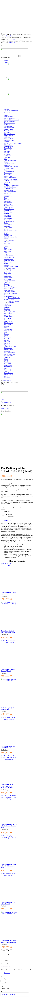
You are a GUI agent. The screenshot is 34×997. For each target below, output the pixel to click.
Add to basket (17, 507)
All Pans (6, 213)
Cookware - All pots (9, 291)
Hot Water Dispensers (10, 191)
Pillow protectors (9, 374)
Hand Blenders (8, 262)
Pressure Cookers (9, 220)
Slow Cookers (8, 210)
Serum (6, 254)
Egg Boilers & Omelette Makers (13, 143)
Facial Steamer (8, 313)
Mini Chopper (8, 304)
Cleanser (6, 334)
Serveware (7, 195)
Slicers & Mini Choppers (11, 166)
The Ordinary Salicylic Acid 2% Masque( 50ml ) (8, 631)
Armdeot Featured (9, 116)
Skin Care (7, 226)
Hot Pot (6, 241)
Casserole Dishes (9, 163)
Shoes (5, 115)
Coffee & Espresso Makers (11, 185)
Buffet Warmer (8, 316)
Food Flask (7, 309)
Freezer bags (7, 370)
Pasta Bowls (7, 362)
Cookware (7, 151)
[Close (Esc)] (1, 976)
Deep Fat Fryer (8, 288)
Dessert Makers (8, 124)
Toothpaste (7, 351)
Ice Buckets (7, 204)
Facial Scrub (7, 324)
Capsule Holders (8, 190)
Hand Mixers (7, 174)
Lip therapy (7, 345)
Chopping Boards (9, 168)
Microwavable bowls (10, 346)
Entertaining (7, 193)
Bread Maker (7, 279)
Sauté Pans (7, 157)
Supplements (7, 305)
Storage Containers (9, 280)
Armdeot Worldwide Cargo (11, 120)
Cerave (10, 227)
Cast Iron (6, 162)
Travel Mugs (7, 270)
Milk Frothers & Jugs (10, 187)
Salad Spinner (11, 268)
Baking (6, 170)
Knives (6, 332)
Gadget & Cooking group (11, 110)
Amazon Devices (9, 257)
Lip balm (6, 360)
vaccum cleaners (8, 255)
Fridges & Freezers (9, 134)
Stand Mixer (11, 240)
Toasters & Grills (9, 140)
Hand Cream (7, 337)
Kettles (6, 184)
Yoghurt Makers (8, 130)
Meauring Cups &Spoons (11, 312)
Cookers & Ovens (9, 209)
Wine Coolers (8, 202)
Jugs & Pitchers (8, 205)
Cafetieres (7, 182)
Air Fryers (7, 137)
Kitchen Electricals (9, 121)
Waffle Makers (8, 126)
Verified (6, 232)
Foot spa (6, 326)
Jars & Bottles (8, 148)
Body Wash (7, 318)
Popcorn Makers (8, 129)
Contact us (7, 112)
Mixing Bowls (8, 176)
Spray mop (7, 282)
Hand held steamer (9, 352)
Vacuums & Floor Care (14, 298)
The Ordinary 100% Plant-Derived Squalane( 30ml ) (9, 941)
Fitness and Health (9, 260)
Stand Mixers (8, 173)
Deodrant (6, 320)
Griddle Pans (7, 155)
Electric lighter (8, 343)
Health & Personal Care (10, 237)
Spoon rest (7, 357)
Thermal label (8, 365)
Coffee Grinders (8, 188)
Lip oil (6, 359)
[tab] (7, 520)
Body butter (7, 363)
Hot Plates (7, 132)
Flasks (6, 223)
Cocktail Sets (7, 201)
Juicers (6, 263)
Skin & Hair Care (9, 299)
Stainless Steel (8, 235)
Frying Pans (7, 154)
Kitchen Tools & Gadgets (11, 266)
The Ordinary (4, 596)
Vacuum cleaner (8, 349)
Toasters (6, 141)
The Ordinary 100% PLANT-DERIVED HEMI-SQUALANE (7, 786)
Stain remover (8, 348)
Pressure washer (8, 355)
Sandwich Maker (9, 290)
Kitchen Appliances (9, 118)
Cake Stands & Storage (10, 179)
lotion (5, 252)
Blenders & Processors (10, 293)
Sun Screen (11, 302)
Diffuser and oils (8, 218)
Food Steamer (8, 321)
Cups (5, 274)
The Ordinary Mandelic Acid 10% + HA (8, 903)
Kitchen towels (8, 277)
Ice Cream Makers (9, 127)
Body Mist (7, 341)
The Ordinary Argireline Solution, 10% (8, 708)
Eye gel (6, 376)
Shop (5, 62)
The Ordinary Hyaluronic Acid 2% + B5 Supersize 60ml (8, 866)
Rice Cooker (7, 243)
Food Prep (7, 165)
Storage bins (7, 273)
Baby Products (8, 330)
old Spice (6, 265)
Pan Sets (6, 152)
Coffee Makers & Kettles (11, 180)
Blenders (6, 284)
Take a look (9, 36)
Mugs (5, 371)
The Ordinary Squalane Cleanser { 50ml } (8, 670)
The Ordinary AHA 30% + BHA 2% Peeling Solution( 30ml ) (9, 826)
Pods (5, 368)
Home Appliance (9, 296)
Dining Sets (7, 216)
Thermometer (8, 310)
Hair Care (7, 295)
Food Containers (8, 146)
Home (6, 60)
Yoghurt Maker (8, 224)
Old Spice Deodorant (13, 301)
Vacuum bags (8, 366)
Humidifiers (7, 276)
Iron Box (6, 340)
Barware (6, 199)
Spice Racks (7, 149)
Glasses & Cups (8, 207)
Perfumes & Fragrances (10, 287)
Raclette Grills (8, 196)
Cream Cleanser (8, 373)
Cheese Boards (8, 212)
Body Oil (6, 338)
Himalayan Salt (8, 323)
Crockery (6, 271)
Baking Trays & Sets (10, 177)
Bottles (6, 229)
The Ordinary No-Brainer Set (8, 593)
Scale (5, 245)
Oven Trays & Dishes (10, 160)
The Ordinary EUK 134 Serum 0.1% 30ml (8, 746)
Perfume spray (8, 249)
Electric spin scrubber (10, 354)
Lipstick (6, 335)
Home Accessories (9, 221)
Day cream (7, 377)
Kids (5, 327)
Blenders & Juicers (9, 123)
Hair (5, 248)
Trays (5, 198)
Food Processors (8, 135)
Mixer (5, 238)
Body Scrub (7, 285)
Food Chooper (8, 307)
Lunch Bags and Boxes (10, 230)
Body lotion (7, 251)
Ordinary (6, 234)
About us (6, 109)
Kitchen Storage (8, 145)
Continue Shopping (8, 994)
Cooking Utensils (9, 171)
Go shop (13, 39)
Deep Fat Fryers (8, 138)
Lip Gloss (7, 315)
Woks (5, 159)
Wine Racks (7, 215)
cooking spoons (8, 259)
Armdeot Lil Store (9, 329)
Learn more (12, 42)
